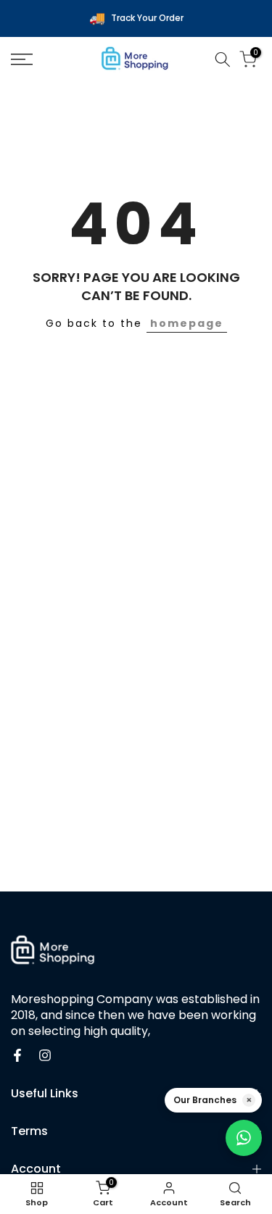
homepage (186, 323)
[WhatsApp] (244, 1138)
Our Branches (204, 1100)
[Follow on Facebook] (17, 1055)
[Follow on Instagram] (44, 1055)
